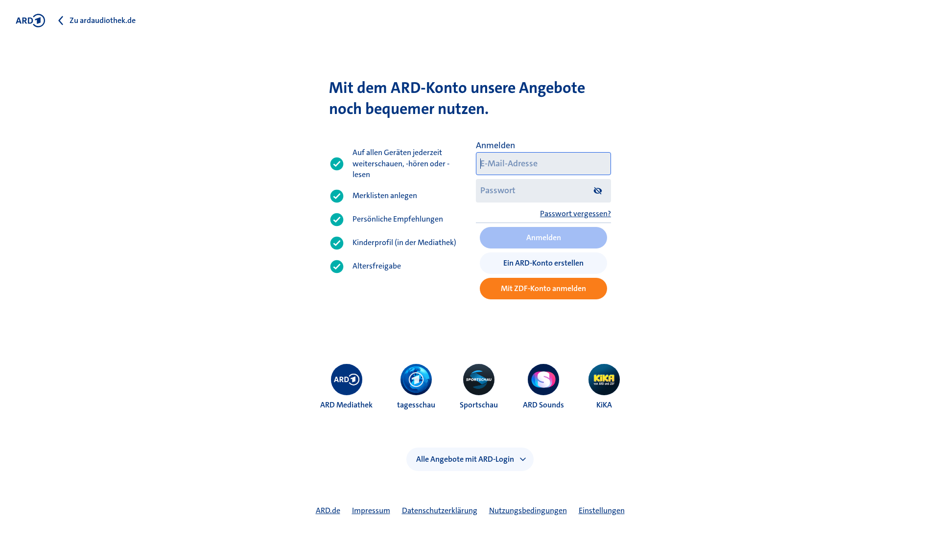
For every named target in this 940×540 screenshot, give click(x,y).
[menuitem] (346, 379)
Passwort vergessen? (575, 213)
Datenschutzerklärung (439, 510)
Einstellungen (602, 510)
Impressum (371, 510)
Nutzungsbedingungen (528, 510)
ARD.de (328, 510)
